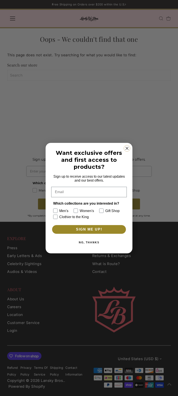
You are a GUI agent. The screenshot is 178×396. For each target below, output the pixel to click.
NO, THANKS (89, 242)
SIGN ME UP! (89, 229)
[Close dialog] (127, 148)
